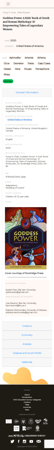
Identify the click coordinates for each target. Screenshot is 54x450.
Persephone (42, 69)
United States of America (29, 46)
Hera (17, 69)
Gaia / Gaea (44, 63)
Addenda (27, 362)
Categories (36, 400)
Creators (27, 326)
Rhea (7, 74)
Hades (7, 69)
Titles (27, 405)
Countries (27, 407)
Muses (27, 69)
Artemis (29, 57)
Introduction (27, 397)
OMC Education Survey (22, 400)
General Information (27, 92)
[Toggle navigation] (8, 4)
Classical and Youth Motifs (27, 353)
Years (27, 410)
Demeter (19, 63)
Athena (41, 57)
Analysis (27, 344)
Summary (27, 335)
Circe (6, 63)
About (27, 395)
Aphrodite (15, 57)
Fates (31, 63)
